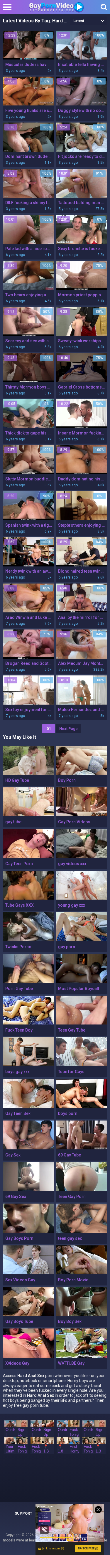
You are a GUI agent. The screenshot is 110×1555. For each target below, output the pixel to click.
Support (23, 1513)
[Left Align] (8, 7)
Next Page (68, 728)
